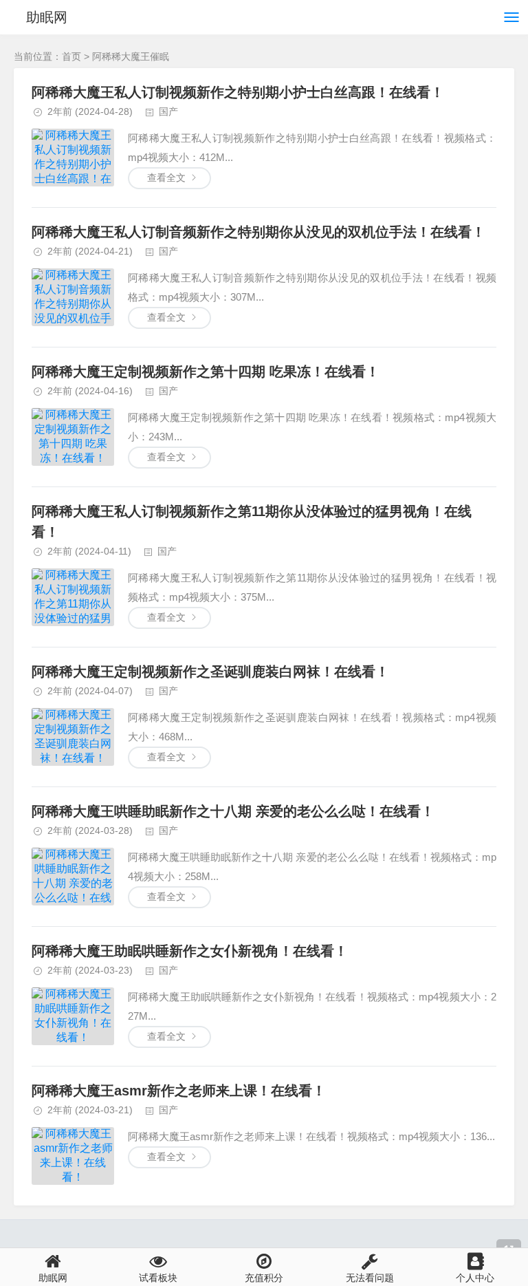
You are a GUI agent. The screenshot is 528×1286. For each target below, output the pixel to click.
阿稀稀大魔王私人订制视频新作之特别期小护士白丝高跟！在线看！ (238, 92)
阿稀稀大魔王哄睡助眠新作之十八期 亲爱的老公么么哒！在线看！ (233, 811)
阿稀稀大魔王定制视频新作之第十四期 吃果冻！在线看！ (206, 371)
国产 (168, 111)
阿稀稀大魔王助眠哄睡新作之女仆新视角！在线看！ (190, 950)
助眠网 (46, 17)
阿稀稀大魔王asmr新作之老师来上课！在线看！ (179, 1090)
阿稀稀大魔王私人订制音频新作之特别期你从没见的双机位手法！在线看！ (258, 231)
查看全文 (166, 177)
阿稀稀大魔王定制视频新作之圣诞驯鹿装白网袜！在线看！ (210, 671)
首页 (71, 56)
